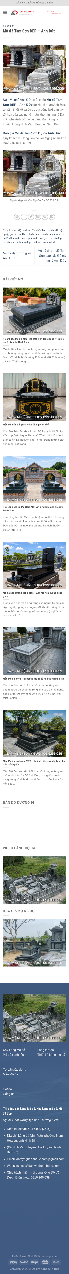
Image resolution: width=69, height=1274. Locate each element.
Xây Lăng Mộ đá (14, 1050)
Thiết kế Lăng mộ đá (51, 1054)
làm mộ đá (28, 234)
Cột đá (7, 1089)
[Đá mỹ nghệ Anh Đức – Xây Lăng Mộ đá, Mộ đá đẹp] (36, 12)
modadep (52, 242)
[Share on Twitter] (31, 217)
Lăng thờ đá (45, 1050)
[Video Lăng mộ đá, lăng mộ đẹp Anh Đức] (34, 879)
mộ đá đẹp (56, 238)
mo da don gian (39, 238)
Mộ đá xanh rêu (13, 1054)
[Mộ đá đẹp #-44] (34, 173)
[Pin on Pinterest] (45, 217)
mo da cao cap (21, 238)
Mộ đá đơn (8, 26)
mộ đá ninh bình (12, 242)
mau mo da (41, 234)
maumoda (54, 234)
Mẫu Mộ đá (10, 1074)
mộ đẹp (26, 242)
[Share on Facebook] (24, 217)
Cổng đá (9, 1094)
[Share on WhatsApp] (17, 217)
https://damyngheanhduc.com (39, 1165)
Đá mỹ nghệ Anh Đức (17, 99)
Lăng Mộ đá (27, 1109)
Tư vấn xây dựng (14, 1069)
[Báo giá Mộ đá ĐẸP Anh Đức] (34, 942)
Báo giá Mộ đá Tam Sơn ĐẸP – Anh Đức (32, 133)
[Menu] (5, 12)
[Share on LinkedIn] (52, 217)
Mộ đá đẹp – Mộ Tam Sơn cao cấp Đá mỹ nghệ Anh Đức (52, 255)
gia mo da (15, 234)
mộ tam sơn (39, 242)
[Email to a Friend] (38, 217)
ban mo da (48, 230)
